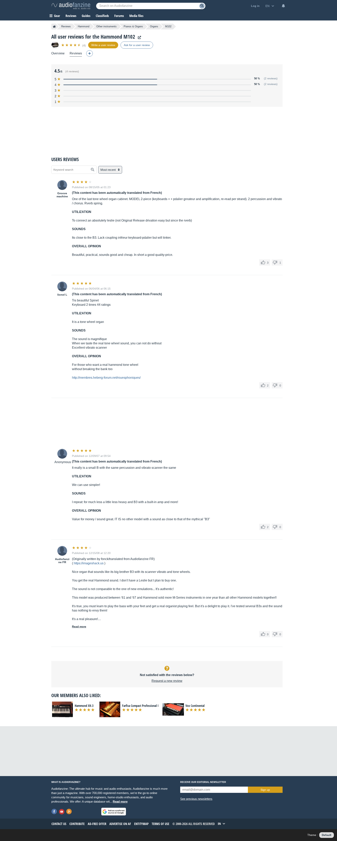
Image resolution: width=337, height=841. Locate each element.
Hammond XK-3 (84, 706)
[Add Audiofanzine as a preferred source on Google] (113, 811)
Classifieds (102, 15)
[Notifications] (283, 6)
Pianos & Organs (133, 26)
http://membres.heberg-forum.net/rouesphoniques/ (106, 377)
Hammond (83, 26)
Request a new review (167, 680)
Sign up (265, 789)
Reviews (71, 15)
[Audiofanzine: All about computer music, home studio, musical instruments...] (70, 5)
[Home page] (54, 26)
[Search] (202, 6)
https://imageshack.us (89, 563)
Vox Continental (195, 706)
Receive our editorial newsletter (203, 782)
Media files (136, 15)
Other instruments (106, 26)
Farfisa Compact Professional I (140, 706)
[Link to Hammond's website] (138, 37)
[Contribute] (89, 53)
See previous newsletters (196, 798)
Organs (154, 26)
